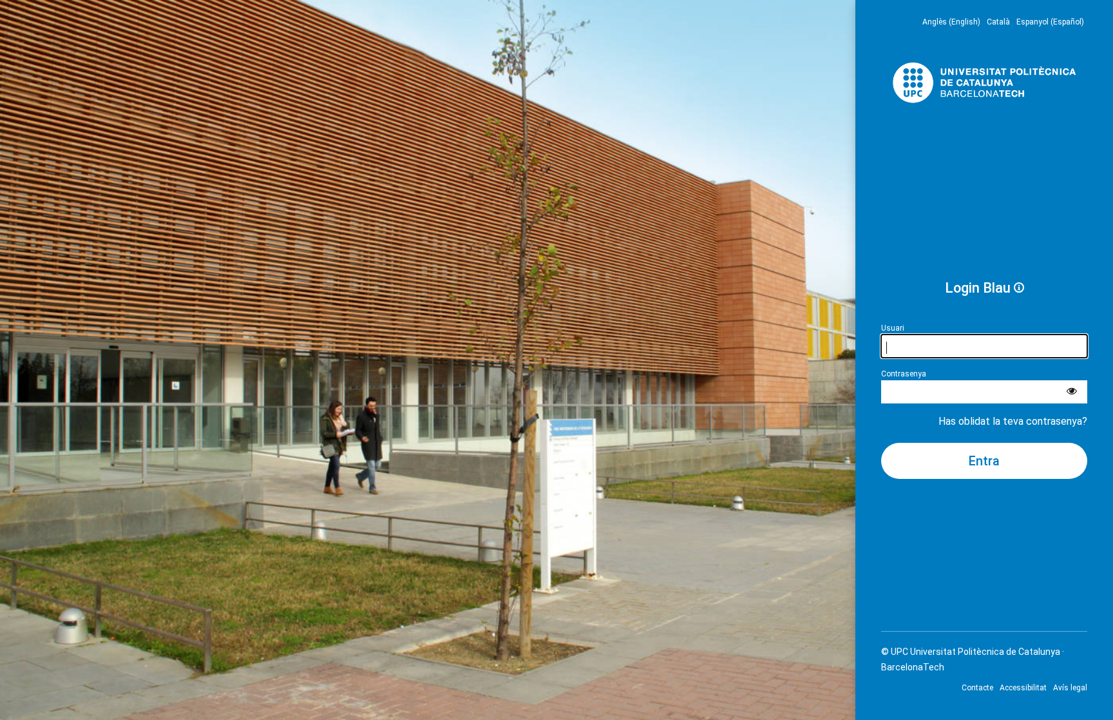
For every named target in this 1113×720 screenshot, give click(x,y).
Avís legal (1070, 687)
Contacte (977, 687)
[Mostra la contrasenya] (1071, 392)
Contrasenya (903, 373)
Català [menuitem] (998, 21)
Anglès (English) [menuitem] (951, 21)
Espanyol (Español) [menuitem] (1050, 21)
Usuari (892, 328)
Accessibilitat (1023, 687)
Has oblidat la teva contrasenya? (1012, 421)
